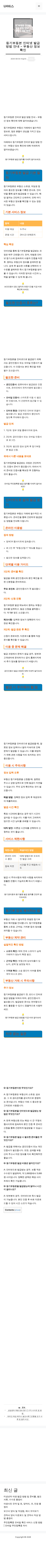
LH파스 (9, 6)
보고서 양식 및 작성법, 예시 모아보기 (21, 1511)
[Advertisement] (23, 89)
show (17, 1210)
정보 (23, 1407)
